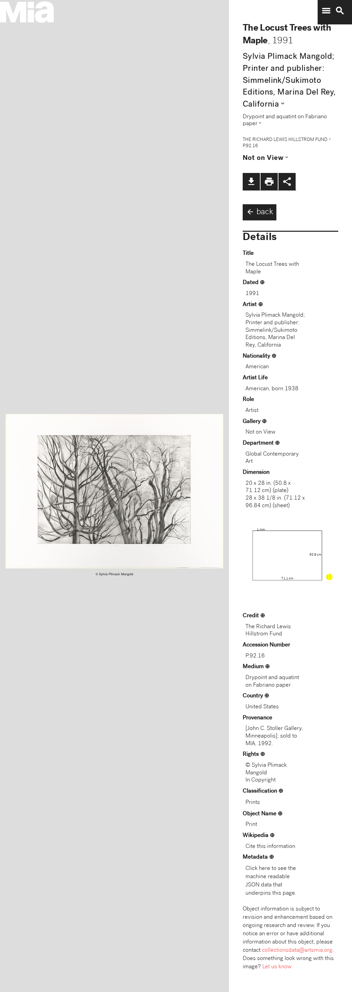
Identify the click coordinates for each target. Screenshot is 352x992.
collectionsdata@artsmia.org (297, 950)
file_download (251, 181)
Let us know (277, 967)
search (340, 11)
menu (326, 11)
